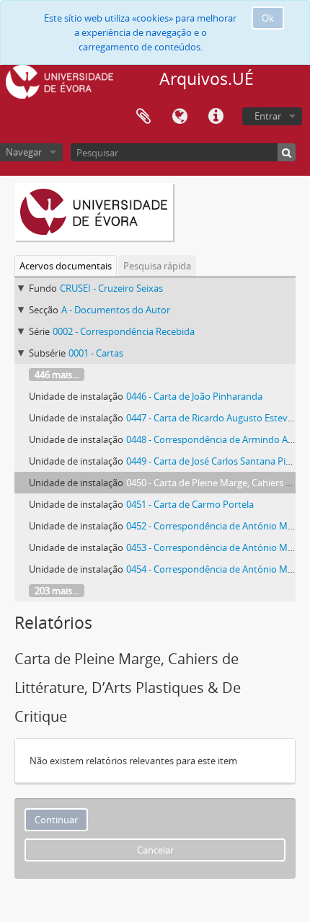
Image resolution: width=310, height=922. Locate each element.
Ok (268, 18)
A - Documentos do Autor (115, 309)
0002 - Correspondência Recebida (124, 331)
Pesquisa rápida (157, 265)
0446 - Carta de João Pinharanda (194, 396)
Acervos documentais (65, 265)
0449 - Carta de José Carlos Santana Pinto (213, 461)
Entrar (267, 115)
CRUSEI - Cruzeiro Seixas (111, 288)
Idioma (179, 117)
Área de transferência (143, 117)
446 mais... (57, 374)
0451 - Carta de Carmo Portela (190, 504)
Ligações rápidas (216, 117)
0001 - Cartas (95, 352)
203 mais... (57, 590)
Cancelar (155, 849)
